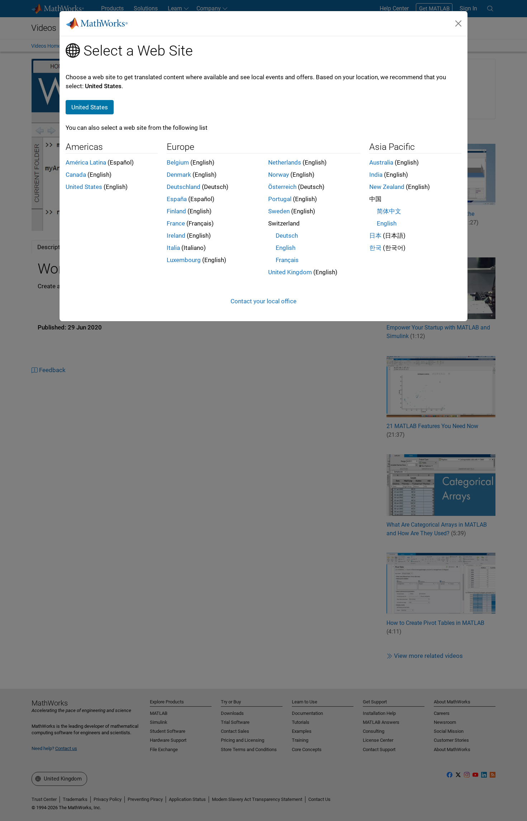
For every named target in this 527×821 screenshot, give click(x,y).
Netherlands (284, 162)
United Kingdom (290, 272)
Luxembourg (184, 260)
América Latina (86, 162)
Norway (278, 174)
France (176, 223)
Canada (76, 174)
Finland (176, 211)
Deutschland (183, 186)
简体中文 (389, 211)
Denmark (179, 174)
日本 (375, 235)
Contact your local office (263, 301)
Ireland (176, 235)
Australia (381, 162)
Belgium (178, 162)
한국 (375, 247)
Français (287, 260)
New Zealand (386, 186)
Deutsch (287, 235)
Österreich (282, 186)
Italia (173, 247)
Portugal (279, 199)
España (177, 199)
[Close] (458, 23)
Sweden (279, 211)
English (285, 247)
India (376, 174)
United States (84, 186)
